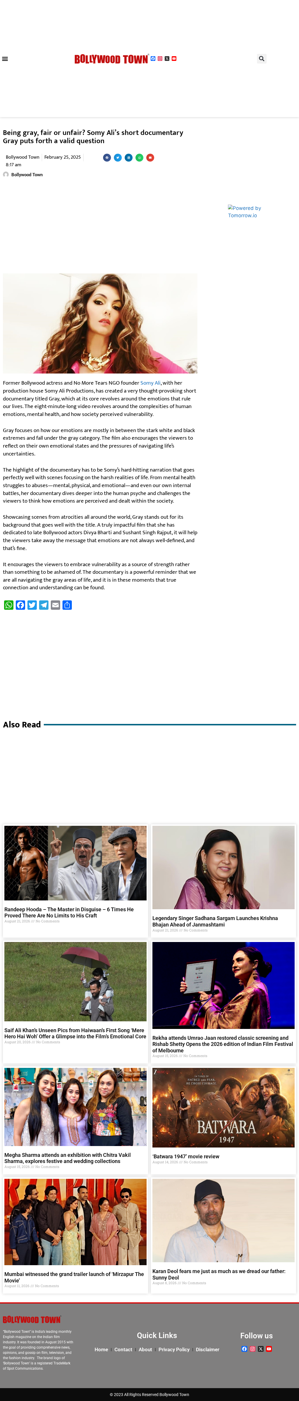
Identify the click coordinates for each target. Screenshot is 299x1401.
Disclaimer (207, 1349)
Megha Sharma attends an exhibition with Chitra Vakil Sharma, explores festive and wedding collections (67, 1158)
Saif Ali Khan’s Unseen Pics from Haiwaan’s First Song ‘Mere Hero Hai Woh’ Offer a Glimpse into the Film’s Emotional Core (75, 1033)
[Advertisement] (100, 227)
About (145, 1349)
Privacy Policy (174, 1349)
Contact (123, 1349)
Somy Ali (150, 383)
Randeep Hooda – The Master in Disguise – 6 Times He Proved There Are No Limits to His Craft (69, 912)
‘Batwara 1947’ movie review (185, 1156)
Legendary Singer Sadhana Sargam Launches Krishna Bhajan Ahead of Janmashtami (215, 921)
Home (101, 1349)
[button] (5, 59)
